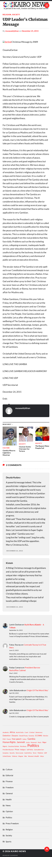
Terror (34, 753)
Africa (12, 732)
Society (16, 15)
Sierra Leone (19, 753)
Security (12, 753)
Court (26, 732)
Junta (28, 742)
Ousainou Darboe (13, 746)
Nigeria (5, 746)
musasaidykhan (12, 31)
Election (45, 735)
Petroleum (23, 746)
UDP (45, 753)
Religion (7, 15)
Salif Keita (30, 749)
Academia (6, 732)
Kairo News (18, 851)
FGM (4, 739)
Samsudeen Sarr (39, 749)
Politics (33, 745)
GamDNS (14, 855)
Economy (31, 735)
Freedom (10, 787)
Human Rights (9, 742)
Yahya (42, 756)
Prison (17, 750)
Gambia (31, 738)
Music (39, 742)
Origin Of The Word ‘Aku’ (37, 690)
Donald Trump (23, 735)
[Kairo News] (26, 5)
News (8, 805)
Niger (44, 742)
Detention (7, 735)
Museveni (34, 742)
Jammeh (21, 742)
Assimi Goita (20, 732)
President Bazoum (8, 749)
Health (9, 799)
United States (7, 756)
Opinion (9, 811)
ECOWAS (38, 736)
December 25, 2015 (30, 31)
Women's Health (33, 756)
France (9, 739)
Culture (9, 769)
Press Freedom (12, 823)
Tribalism (40, 753)
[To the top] (46, 849)
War (25, 756)
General (9, 793)
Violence (14, 756)
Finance (9, 781)
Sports (8, 841)
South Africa (28, 753)
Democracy (38, 732)
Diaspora (15, 736)
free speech (16, 739)
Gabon (24, 739)
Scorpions (6, 753)
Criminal (31, 732)
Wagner (20, 756)
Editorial (9, 775)
